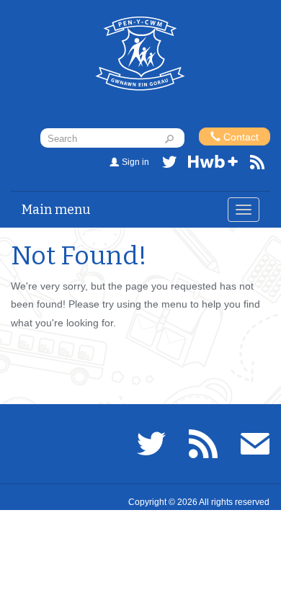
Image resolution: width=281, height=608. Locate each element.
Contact (239, 137)
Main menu (56, 210)
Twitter (169, 164)
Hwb (213, 164)
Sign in (135, 162)
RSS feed (257, 164)
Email (255, 443)
